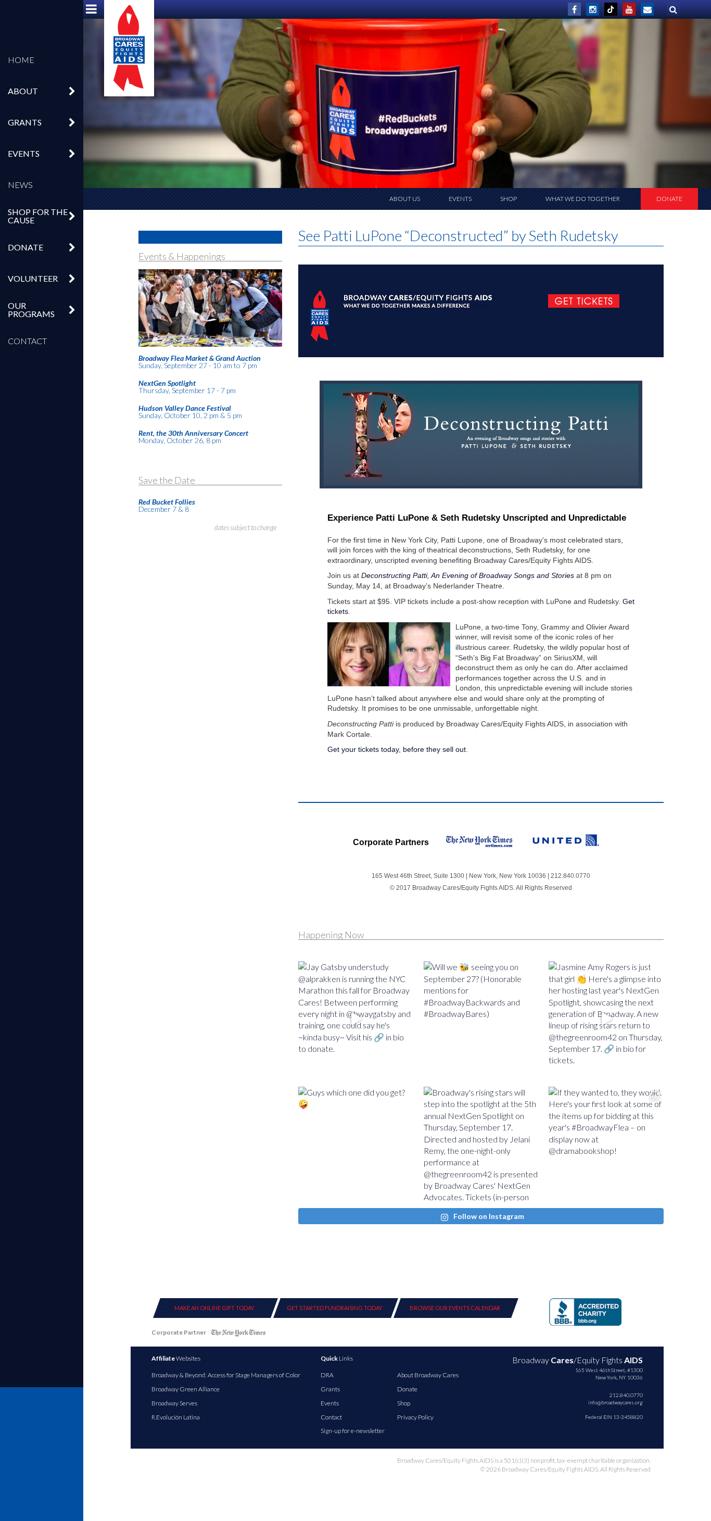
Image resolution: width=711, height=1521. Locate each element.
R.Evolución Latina (175, 1417)
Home (21, 60)
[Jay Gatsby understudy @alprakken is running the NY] (355, 1018)
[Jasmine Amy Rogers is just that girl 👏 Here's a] (606, 1018)
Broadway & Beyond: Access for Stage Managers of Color (225, 1375)
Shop (508, 199)
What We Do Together (582, 199)
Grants (330, 1389)
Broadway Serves (174, 1403)
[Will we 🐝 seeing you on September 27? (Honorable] (481, 1018)
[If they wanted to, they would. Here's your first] (606, 1144)
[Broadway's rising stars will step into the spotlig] (481, 1144)
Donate (669, 199)
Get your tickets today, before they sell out (396, 749)
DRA (327, 1375)
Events (460, 199)
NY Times (238, 1334)
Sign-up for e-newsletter (353, 1431)
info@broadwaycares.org (615, 1402)
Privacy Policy (415, 1417)
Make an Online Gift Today (214, 1307)
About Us (404, 199)
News (20, 185)
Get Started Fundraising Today (335, 1307)
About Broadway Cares (428, 1375)
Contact (27, 341)
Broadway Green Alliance (185, 1389)
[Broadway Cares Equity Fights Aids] (129, 48)
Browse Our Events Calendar (455, 1307)
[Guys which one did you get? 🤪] (355, 1144)
